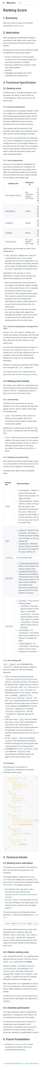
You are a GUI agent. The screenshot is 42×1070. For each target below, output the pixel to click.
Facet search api (31, 1063)
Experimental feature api (14, 1063)
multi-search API (19, 1044)
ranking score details (29, 374)
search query (18, 26)
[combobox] (28, 3)
